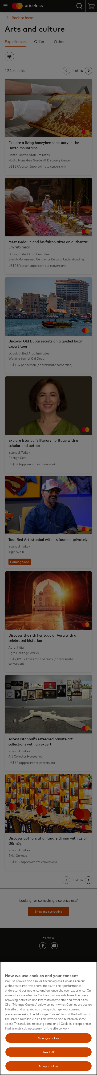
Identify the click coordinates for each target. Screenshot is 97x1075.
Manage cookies (48, 1038)
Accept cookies (48, 1066)
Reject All (48, 1052)
